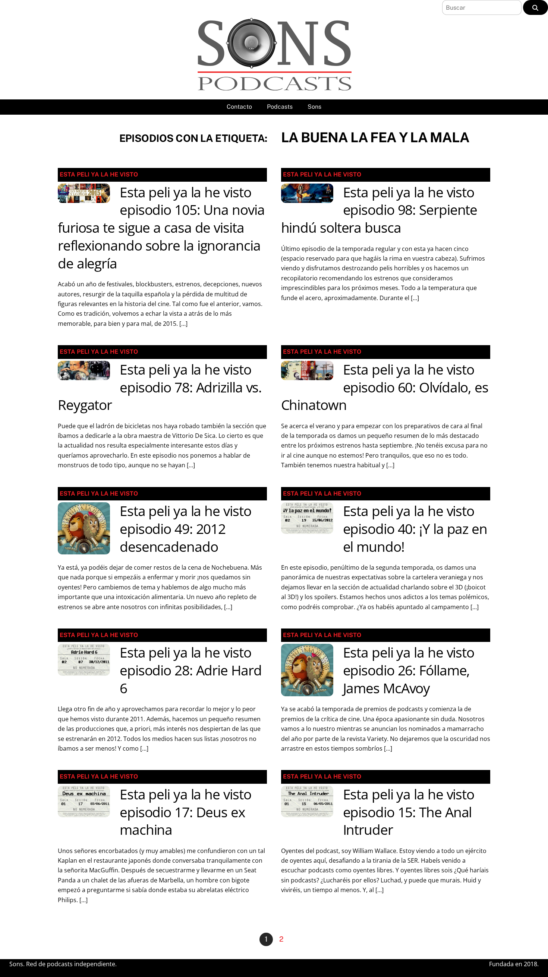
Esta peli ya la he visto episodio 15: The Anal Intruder (409, 812)
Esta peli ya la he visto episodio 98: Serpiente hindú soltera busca (379, 210)
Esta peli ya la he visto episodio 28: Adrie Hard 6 (191, 670)
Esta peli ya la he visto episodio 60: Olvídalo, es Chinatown (384, 387)
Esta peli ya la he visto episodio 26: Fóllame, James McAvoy (409, 670)
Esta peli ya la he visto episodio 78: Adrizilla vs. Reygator (160, 387)
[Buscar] (535, 7)
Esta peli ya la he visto (99, 174)
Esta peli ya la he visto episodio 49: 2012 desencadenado (185, 529)
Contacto (239, 106)
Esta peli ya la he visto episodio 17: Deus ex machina (185, 812)
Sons (314, 106)
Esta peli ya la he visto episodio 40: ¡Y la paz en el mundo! (415, 529)
